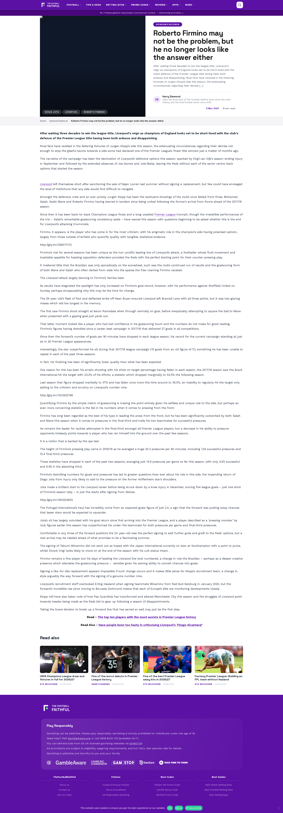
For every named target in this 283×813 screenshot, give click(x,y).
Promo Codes (139, 5)
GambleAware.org (79, 738)
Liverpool (46, 184)
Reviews (160, 5)
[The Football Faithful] (50, 5)
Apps (175, 5)
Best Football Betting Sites (219, 790)
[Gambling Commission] (99, 763)
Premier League (165, 214)
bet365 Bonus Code (167, 790)
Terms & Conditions (116, 790)
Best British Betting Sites (218, 785)
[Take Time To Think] (174, 763)
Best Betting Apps (218, 795)
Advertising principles (170, 13)
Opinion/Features (167, 24)
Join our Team (64, 795)
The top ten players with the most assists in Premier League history (147, 617)
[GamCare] (147, 763)
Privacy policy (194, 808)
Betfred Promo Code (167, 795)
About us (64, 785)
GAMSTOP (136, 743)
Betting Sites (115, 5)
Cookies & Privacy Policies (115, 785)
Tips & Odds (93, 5)
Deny (179, 808)
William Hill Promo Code (167, 785)
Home (43, 121)
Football (73, 5)
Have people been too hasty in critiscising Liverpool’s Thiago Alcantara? (150, 625)
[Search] (239, 5)
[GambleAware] (71, 763)
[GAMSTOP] (123, 763)
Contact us (64, 790)
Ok (170, 808)
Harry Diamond (171, 96)
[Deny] (279, 808)
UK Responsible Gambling (115, 795)
